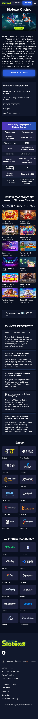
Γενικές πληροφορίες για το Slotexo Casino (16, 92)
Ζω (15, 206)
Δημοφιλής (6, 206)
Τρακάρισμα (24, 206)
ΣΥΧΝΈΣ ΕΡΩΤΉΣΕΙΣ (11, 104)
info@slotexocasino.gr (10, 699)
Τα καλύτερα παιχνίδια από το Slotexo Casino (17, 99)
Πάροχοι (6, 109)
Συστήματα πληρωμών (11, 113)
